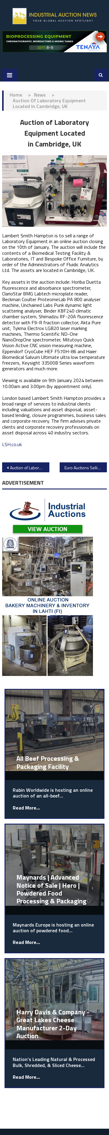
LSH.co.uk (12, 444)
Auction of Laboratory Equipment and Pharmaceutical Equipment (29, 467)
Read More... (26, 808)
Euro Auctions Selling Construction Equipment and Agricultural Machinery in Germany (85, 467)
